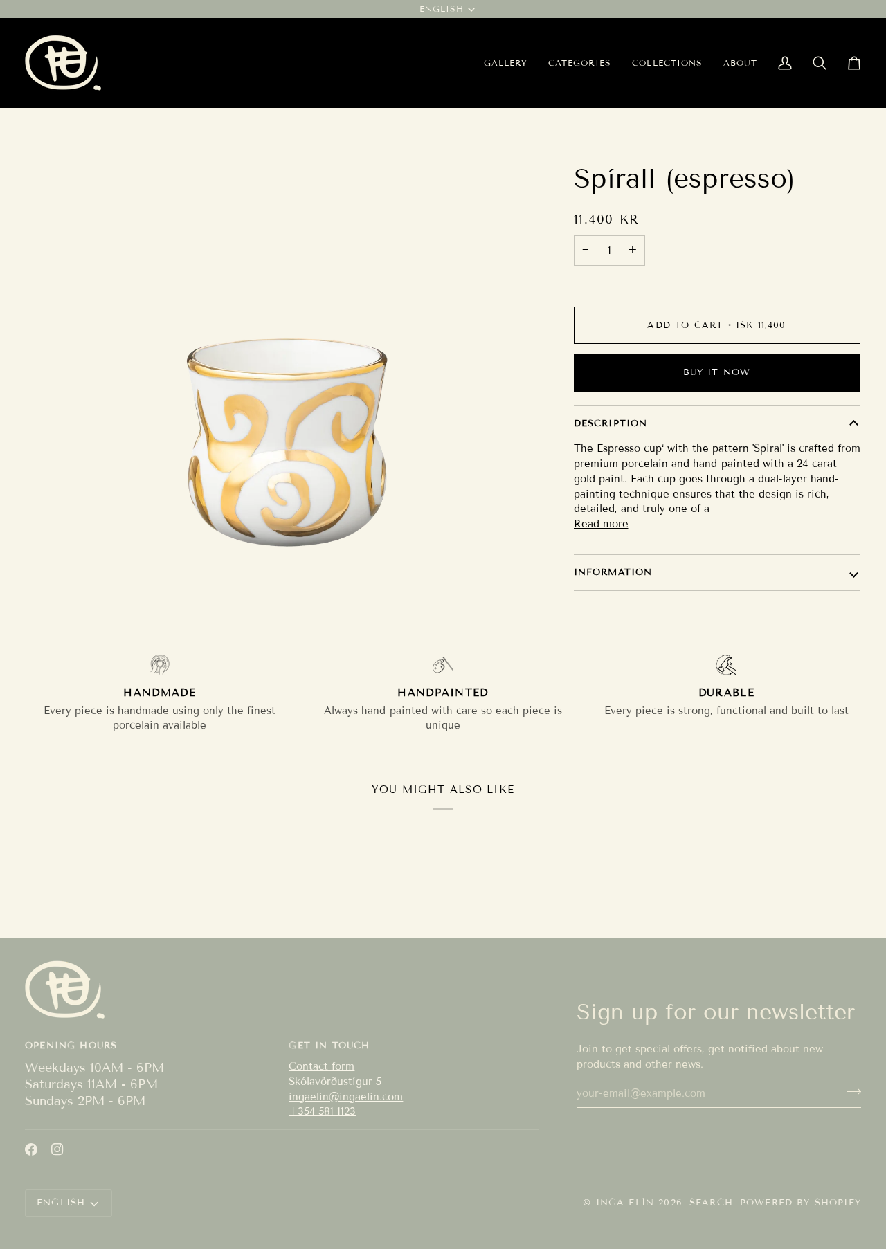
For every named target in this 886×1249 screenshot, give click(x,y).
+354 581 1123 (322, 1111)
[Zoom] (286, 541)
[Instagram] (57, 1149)
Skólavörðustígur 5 (335, 1081)
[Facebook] (31, 1149)
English (441, 8)
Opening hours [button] (71, 1045)
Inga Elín (625, 1202)
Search (711, 1202)
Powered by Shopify (800, 1202)
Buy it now (717, 372)
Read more (601, 524)
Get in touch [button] (329, 1045)
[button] (580, 63)
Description (611, 423)
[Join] (849, 1092)
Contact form (321, 1066)
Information (613, 572)
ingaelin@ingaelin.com (346, 1097)
